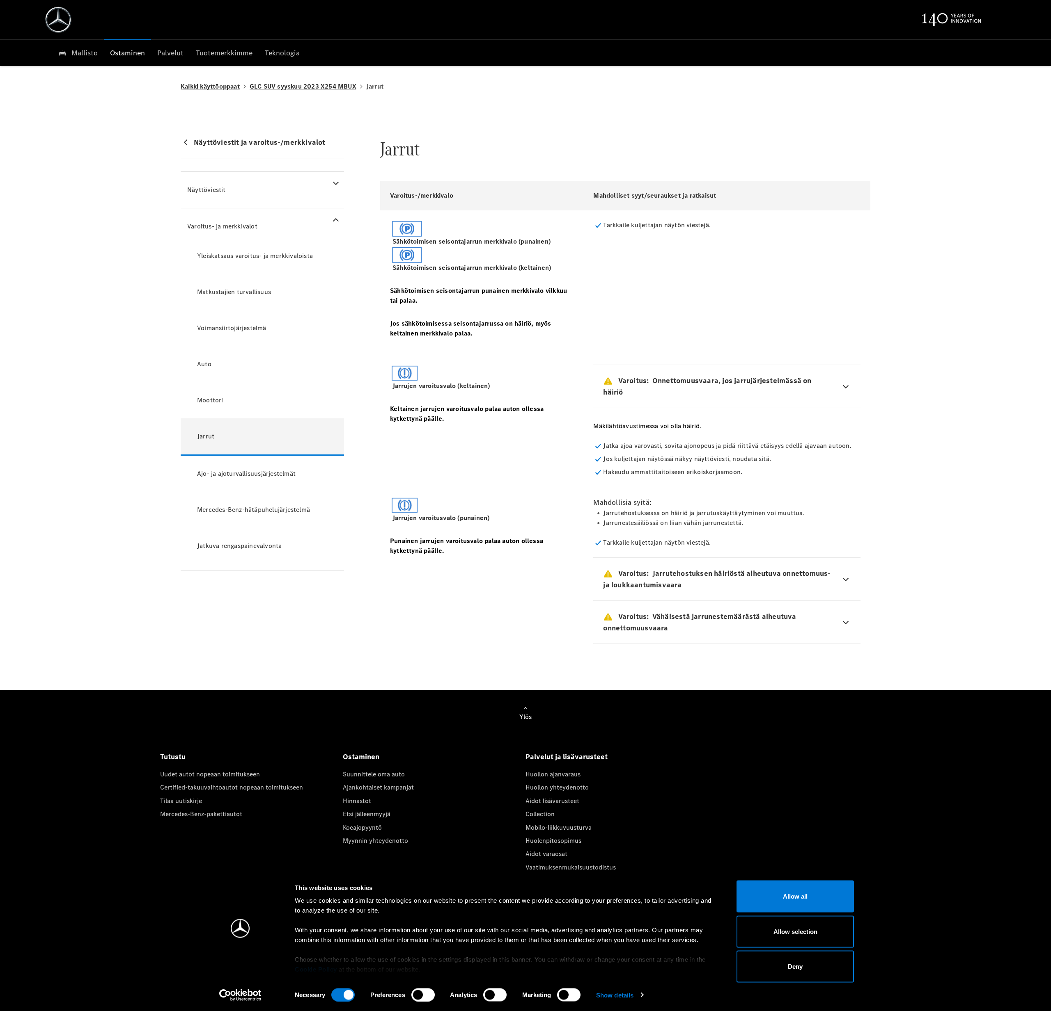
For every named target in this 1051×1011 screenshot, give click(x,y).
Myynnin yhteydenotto (375, 840)
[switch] (423, 994)
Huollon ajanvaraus (553, 774)
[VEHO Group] (58, 20)
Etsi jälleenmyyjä (366, 814)
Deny (795, 966)
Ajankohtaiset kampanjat (378, 787)
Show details (614, 994)
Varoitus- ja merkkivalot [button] (222, 226)
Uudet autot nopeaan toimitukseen (210, 774)
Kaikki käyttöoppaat (210, 86)
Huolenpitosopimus (553, 840)
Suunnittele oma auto (374, 774)
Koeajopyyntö (362, 827)
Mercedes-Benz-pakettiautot (201, 814)
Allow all (795, 896)
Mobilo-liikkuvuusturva (559, 827)
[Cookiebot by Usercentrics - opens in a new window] (240, 995)
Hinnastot (357, 800)
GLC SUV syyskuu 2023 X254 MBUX (303, 86)
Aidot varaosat (546, 853)
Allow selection (795, 931)
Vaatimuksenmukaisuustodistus (571, 867)
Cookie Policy (316, 969)
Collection (540, 814)
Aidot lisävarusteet (552, 800)
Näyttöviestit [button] (206, 189)
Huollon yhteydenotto (557, 787)
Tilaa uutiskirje (181, 800)
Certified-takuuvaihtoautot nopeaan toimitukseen (231, 787)
